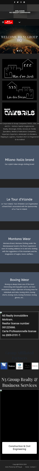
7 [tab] (25, 368)
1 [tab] (2, 368)
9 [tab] (32, 368)
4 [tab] (13, 368)
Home (27, 467)
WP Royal (19, 467)
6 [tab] (21, 368)
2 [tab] (6, 368)
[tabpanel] (19, 39)
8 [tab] (29, 368)
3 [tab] (10, 368)
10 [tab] (36, 368)
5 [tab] (17, 368)
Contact (32, 467)
